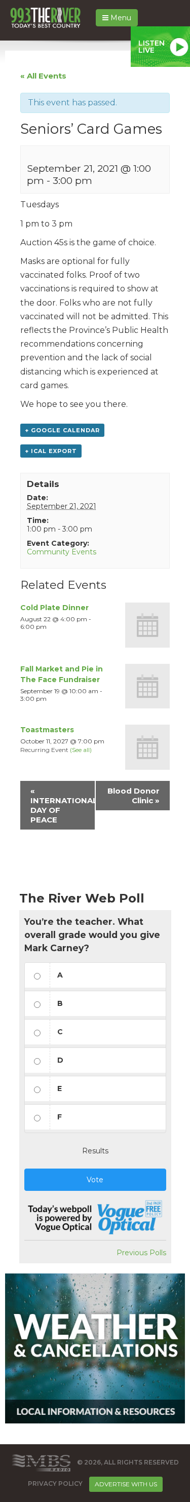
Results (95, 1150)
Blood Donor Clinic (133, 795)
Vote (95, 1179)
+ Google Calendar (62, 430)
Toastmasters (47, 729)
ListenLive (151, 47)
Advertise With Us (126, 1484)
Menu (119, 17)
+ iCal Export (51, 451)
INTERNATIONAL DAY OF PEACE (62, 805)
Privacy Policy (55, 1483)
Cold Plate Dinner (54, 607)
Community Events (61, 551)
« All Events (43, 76)
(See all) (81, 750)
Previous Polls (141, 1252)
